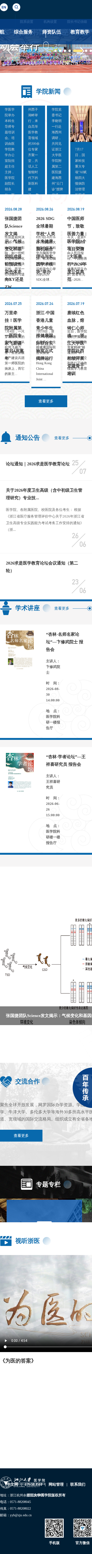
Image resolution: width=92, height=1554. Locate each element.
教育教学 (80, 31)
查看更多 (46, 401)
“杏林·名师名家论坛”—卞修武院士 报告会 (64, 642)
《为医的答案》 (18, 1361)
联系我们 (77, 1484)
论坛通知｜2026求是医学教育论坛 (38, 464)
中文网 (12, 1484)
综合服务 (23, 31)
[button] (10, 51)
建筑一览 (37, 1452)
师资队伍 (51, 31)
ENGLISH (33, 1484)
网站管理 (56, 1484)
